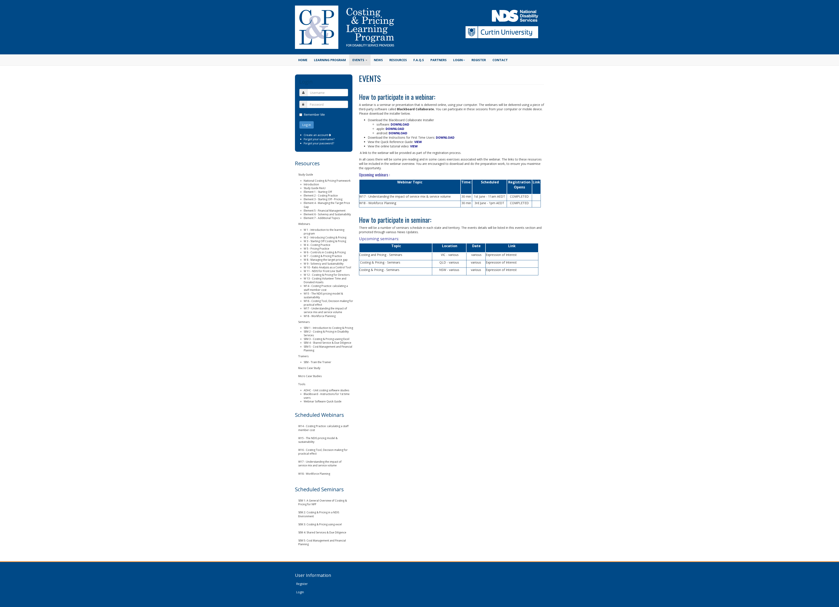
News (378, 60)
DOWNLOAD (400, 124)
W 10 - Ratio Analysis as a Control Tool (327, 267)
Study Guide (305, 174)
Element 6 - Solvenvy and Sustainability (327, 214)
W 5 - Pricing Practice (316, 248)
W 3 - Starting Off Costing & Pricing (325, 241)
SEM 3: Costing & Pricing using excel (320, 524)
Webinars (304, 224)
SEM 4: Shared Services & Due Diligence (322, 532)
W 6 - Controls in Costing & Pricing (325, 252)
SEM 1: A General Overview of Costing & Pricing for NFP (322, 502)
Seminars (304, 322)
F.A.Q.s (418, 60)
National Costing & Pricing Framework (327, 181)
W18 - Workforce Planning (320, 316)
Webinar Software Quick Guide (322, 401)
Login (300, 592)
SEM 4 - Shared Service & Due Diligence (327, 343)
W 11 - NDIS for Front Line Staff (322, 271)
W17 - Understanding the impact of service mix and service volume (325, 310)
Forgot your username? (319, 139)
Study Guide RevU (315, 188)
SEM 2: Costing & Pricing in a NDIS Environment (318, 514)
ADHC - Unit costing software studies (326, 390)
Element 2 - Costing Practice (321, 195)
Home (302, 60)
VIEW (418, 142)
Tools (301, 384)
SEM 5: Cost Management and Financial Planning (322, 542)
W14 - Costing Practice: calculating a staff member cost (326, 287)
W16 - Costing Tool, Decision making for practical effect (323, 451)
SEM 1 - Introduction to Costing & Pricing (328, 328)
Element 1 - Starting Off (318, 192)
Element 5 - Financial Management (324, 210)
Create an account (316, 135)
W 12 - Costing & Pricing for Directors (327, 275)
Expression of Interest (501, 255)
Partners (438, 60)
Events (358, 60)
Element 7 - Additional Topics (322, 218)
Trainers (303, 356)
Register (479, 60)
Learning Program (330, 60)
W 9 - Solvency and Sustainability (323, 264)
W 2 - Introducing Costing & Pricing (325, 237)
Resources (398, 60)
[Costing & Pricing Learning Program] (344, 27)
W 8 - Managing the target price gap (326, 260)
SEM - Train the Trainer (317, 362)
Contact (500, 60)
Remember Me (314, 114)
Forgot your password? (319, 143)
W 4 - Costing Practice (317, 245)
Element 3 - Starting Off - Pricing (323, 199)
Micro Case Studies (310, 376)
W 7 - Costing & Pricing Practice (323, 256)
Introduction (311, 184)
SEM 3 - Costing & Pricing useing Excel (326, 339)
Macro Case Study (309, 368)
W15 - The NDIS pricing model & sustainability (318, 440)
